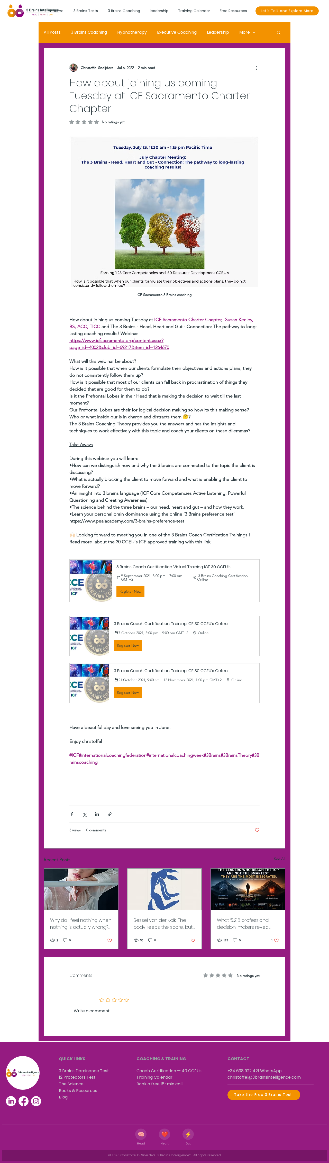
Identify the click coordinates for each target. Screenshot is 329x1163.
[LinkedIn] (11, 1101)
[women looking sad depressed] (81, 889)
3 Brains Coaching (89, 32)
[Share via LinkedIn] (97, 814)
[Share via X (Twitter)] (84, 814)
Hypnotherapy (132, 32)
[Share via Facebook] (71, 814)
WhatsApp (271, 1071)
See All (279, 859)
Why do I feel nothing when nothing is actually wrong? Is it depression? (80, 924)
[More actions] (256, 68)
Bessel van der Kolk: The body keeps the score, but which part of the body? (163, 924)
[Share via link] (109, 814)
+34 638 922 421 (243, 1071)
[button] (278, 32)
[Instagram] (36, 1101)
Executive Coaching (177, 32)
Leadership (218, 32)
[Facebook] (24, 1101)
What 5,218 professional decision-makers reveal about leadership (243, 924)
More (244, 32)
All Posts (52, 32)
